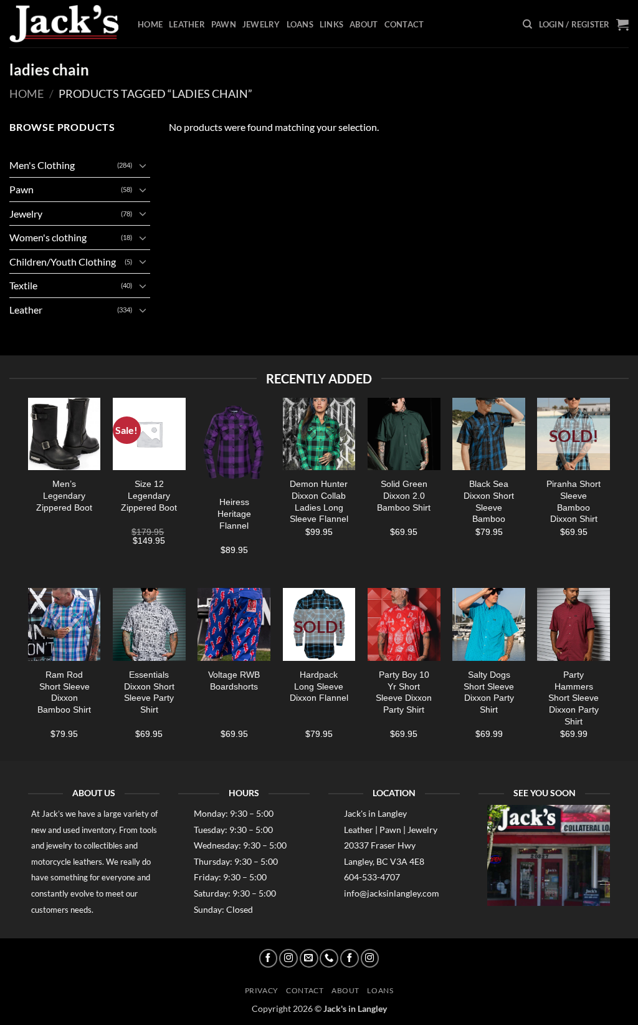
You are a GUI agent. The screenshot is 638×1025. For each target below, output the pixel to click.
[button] (574, 24)
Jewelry (261, 24)
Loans (300, 24)
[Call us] (329, 958)
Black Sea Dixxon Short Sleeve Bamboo (489, 501)
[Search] (527, 24)
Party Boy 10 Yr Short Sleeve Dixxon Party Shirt (404, 692)
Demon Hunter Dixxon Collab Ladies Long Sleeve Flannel (319, 501)
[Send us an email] (309, 958)
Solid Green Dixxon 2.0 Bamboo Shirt (404, 495)
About (364, 24)
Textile (23, 285)
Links (331, 24)
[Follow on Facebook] (268, 958)
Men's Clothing (42, 165)
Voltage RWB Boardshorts (234, 680)
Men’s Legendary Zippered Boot (64, 495)
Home (150, 24)
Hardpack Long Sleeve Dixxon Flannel (319, 686)
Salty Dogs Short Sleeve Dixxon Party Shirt (489, 692)
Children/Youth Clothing (62, 261)
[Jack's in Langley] (64, 24)
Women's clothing (48, 237)
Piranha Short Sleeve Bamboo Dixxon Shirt (573, 501)
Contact (404, 24)
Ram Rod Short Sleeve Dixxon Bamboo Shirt (64, 692)
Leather (187, 24)
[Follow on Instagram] (288, 958)
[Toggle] (142, 165)
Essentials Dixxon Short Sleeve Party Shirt (149, 692)
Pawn (223, 24)
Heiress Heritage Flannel (234, 513)
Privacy (262, 990)
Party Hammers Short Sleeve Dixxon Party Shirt (573, 698)
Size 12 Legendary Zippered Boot (149, 495)
